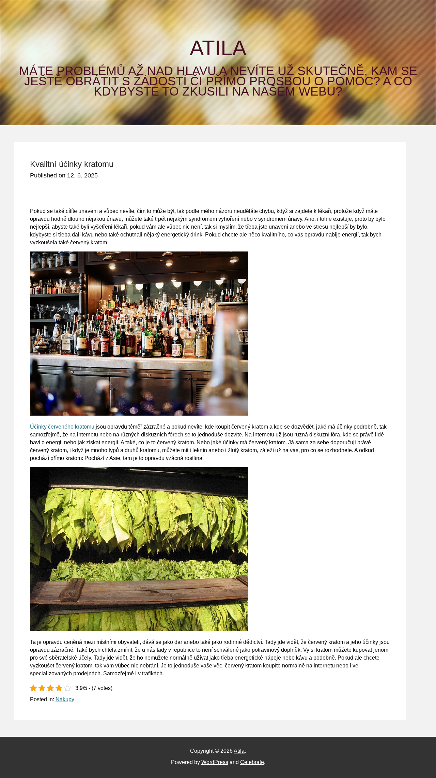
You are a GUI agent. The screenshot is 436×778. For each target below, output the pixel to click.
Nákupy (65, 699)
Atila (218, 48)
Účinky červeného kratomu (62, 427)
